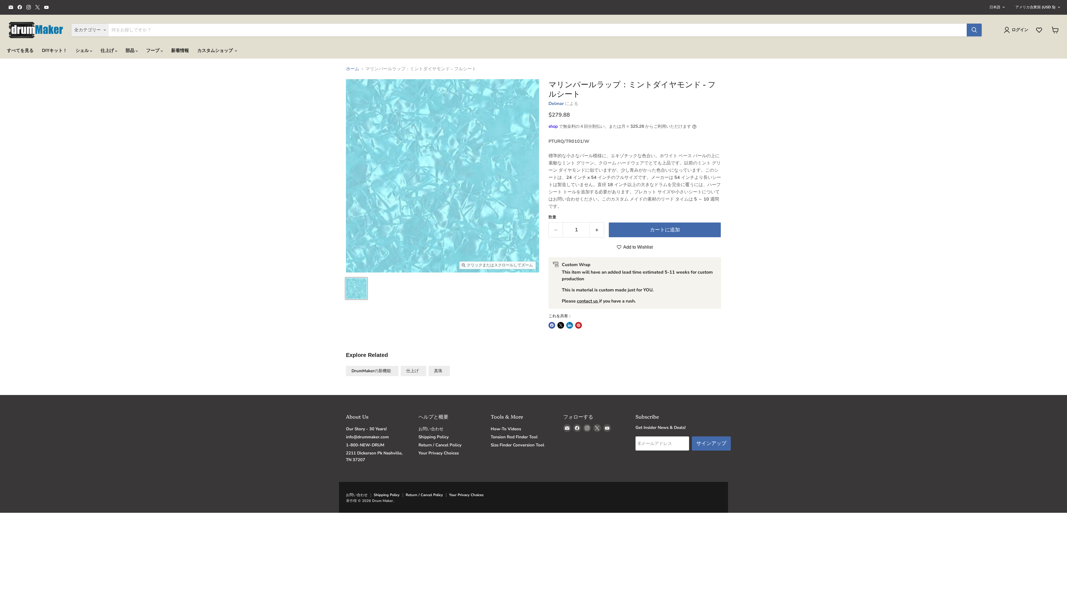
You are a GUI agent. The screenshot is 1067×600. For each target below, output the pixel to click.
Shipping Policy (433, 437)
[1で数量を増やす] (597, 230)
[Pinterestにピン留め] (578, 325)
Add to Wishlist (637, 247)
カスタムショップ (215, 51)
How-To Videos (506, 429)
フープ (153, 51)
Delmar (556, 104)
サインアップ (711, 443)
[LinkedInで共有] (569, 325)
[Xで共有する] (560, 325)
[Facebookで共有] (552, 325)
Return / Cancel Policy (440, 445)
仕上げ (108, 51)
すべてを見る (20, 51)
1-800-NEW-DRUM (365, 445)
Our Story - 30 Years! (366, 429)
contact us (588, 301)
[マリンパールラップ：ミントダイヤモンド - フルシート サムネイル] (356, 288)
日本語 (994, 7)
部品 (131, 51)
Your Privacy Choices (438, 453)
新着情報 (180, 51)
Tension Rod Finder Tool (514, 437)
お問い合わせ (430, 429)
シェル (83, 51)
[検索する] (974, 30)
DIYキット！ (54, 51)
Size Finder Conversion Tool (517, 445)
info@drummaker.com (367, 437)
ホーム (352, 68)
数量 (552, 217)
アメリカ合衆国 (1035, 7)
